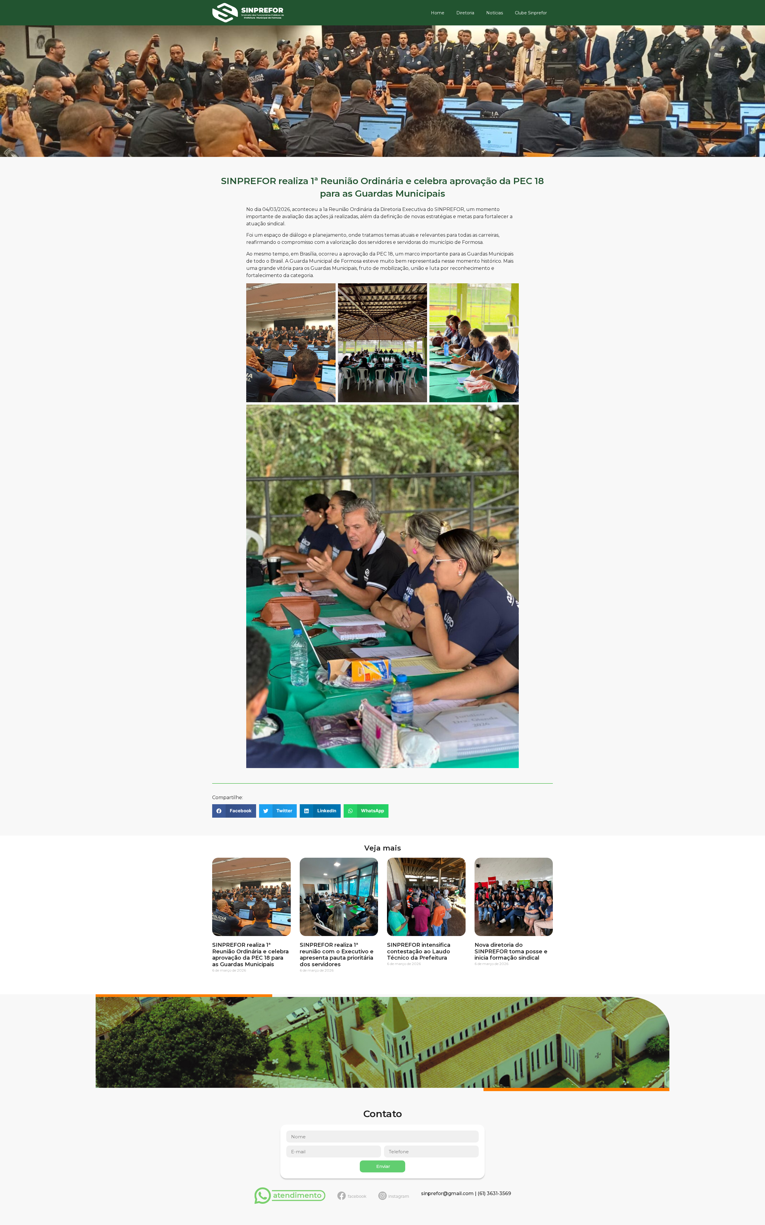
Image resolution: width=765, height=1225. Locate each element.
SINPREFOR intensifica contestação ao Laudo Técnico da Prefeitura (418, 951)
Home (437, 13)
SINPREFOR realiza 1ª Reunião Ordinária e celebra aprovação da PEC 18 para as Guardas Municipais (250, 955)
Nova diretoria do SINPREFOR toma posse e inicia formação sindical (511, 951)
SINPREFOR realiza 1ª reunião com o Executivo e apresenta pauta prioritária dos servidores (337, 955)
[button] (234, 811)
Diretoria (465, 13)
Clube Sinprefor (531, 13)
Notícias (494, 13)
